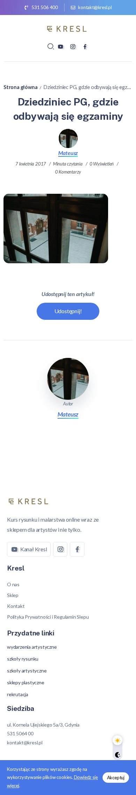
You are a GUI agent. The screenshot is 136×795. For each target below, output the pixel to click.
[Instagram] (72, 46)
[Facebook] (85, 46)
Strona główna (20, 87)
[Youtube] (60, 46)
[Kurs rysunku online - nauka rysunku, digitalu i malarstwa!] (68, 27)
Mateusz (68, 152)
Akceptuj (115, 777)
